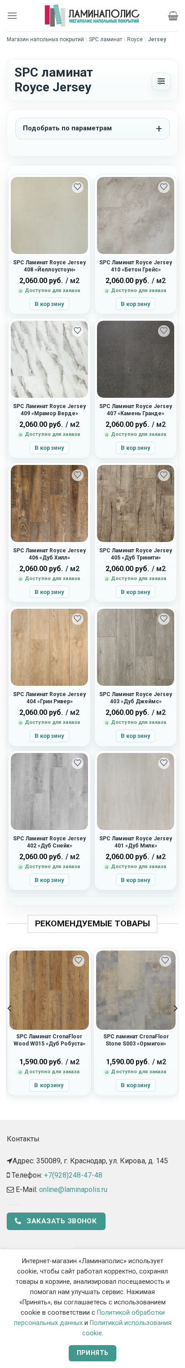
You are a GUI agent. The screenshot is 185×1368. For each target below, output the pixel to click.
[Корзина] (173, 16)
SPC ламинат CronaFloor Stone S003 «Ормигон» (136, 1040)
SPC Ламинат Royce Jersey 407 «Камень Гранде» (135, 410)
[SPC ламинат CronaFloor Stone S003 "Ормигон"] (136, 990)
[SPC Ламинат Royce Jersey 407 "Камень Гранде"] (135, 359)
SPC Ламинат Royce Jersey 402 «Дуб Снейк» (49, 842)
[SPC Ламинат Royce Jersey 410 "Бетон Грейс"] (135, 215)
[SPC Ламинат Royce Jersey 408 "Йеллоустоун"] (49, 215)
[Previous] (9, 1026)
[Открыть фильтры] (161, 81)
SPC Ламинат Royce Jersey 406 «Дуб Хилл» (49, 554)
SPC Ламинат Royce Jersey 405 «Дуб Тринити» (135, 554)
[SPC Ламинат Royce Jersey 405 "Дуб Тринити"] (135, 503)
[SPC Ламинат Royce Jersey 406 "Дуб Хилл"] (49, 503)
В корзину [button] (49, 304)
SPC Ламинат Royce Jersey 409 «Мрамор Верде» (49, 410)
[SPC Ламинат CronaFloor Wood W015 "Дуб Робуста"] (49, 990)
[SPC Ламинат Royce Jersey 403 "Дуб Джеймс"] (135, 647)
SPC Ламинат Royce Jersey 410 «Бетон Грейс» (135, 266)
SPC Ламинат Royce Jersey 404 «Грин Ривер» (49, 698)
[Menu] (12, 15)
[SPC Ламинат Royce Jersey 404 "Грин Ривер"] (49, 647)
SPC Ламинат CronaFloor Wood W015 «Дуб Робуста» (49, 1040)
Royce (135, 39)
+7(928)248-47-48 (73, 1175)
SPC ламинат (105, 39)
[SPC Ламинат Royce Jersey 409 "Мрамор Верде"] (49, 359)
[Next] (175, 1026)
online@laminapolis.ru (73, 1189)
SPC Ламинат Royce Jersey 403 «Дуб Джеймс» (135, 698)
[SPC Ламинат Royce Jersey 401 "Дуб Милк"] (135, 791)
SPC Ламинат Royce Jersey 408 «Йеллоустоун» (49, 266)
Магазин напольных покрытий (45, 39)
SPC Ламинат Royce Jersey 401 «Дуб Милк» (135, 842)
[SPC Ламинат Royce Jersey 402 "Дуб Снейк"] (49, 791)
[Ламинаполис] (92, 15)
